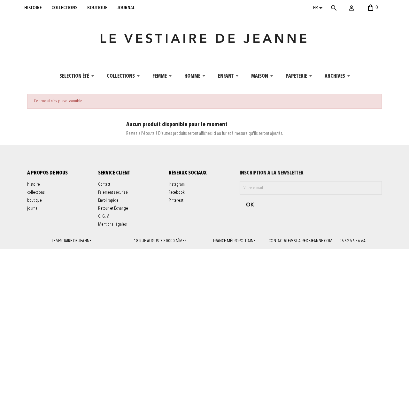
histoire (33, 7)
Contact (104, 184)
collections (64, 7)
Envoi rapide (108, 200)
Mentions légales (112, 224)
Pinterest (176, 200)
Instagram (177, 184)
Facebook (177, 192)
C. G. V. (103, 216)
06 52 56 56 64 (352, 241)
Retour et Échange (113, 208)
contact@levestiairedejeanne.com (300, 241)
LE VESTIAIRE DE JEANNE (204, 39)
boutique (97, 7)
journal (126, 7)
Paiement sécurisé (113, 192)
